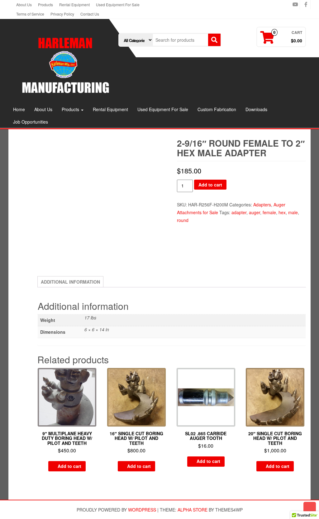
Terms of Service (30, 14)
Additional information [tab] (70, 282)
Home (19, 109)
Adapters (262, 204)
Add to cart (210, 185)
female (269, 212)
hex (282, 212)
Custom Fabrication (217, 109)
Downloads (256, 109)
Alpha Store (192, 510)
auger (254, 212)
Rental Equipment (74, 4)
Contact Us (89, 14)
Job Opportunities (30, 122)
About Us (24, 4)
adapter (238, 212)
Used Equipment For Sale (118, 4)
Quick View (93, 377)
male (293, 212)
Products (45, 4)
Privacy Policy (62, 14)
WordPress (142, 510)
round (182, 220)
